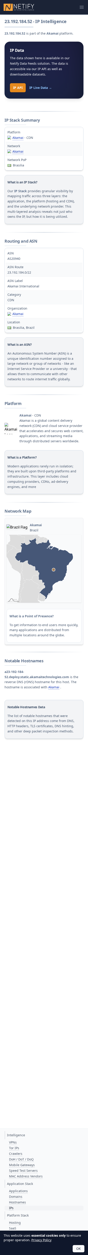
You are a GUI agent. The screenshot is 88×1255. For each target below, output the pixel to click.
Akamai (17, 137)
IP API (18, 87)
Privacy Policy (41, 1240)
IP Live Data (40, 87)
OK (78, 1248)
